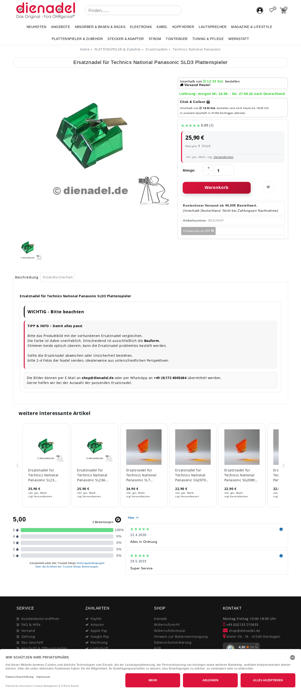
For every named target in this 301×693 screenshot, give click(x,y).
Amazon (97, 624)
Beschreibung (26, 277)
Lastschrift (99, 648)
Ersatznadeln (156, 49)
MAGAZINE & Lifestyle (251, 27)
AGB (157, 648)
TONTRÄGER (177, 39)
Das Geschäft (32, 642)
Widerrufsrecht (167, 624)
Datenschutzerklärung (172, 642)
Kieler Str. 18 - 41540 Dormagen (253, 636)
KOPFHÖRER (183, 27)
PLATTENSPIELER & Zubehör (77, 39)
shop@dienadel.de (244, 630)
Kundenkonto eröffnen (40, 618)
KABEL (162, 27)
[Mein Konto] (260, 10)
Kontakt (160, 618)
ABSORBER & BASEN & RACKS (100, 27)
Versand (28, 630)
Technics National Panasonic (196, 49)
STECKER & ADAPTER (125, 39)
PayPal (96, 618)
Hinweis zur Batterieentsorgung (181, 636)
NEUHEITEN (37, 27)
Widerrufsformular (170, 630)
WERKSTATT (238, 39)
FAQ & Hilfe (31, 624)
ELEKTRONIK (141, 27)
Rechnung (99, 642)
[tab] (27, 277)
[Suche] (185, 10)
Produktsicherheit (58, 277)
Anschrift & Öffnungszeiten (44, 648)
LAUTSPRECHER (212, 27)
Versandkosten (223, 157)
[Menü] (257, 645)
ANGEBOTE (60, 27)
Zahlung (28, 636)
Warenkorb (217, 187)
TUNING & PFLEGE (208, 39)
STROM (155, 39)
